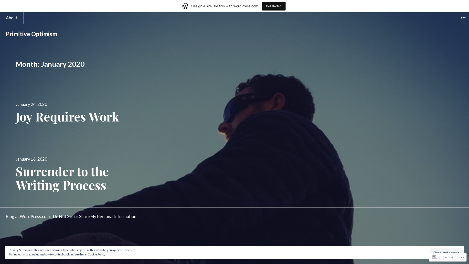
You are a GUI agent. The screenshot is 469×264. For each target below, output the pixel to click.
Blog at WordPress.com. (28, 216)
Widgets (463, 23)
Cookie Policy (96, 254)
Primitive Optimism (31, 33)
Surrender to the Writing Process (62, 178)
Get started (274, 6)
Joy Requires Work (67, 116)
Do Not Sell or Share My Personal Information (94, 216)
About (11, 17)
